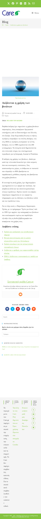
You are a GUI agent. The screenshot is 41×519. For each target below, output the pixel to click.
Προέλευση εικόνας (20, 98)
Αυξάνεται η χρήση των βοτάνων (19, 25)
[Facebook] (33, 414)
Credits (15, 445)
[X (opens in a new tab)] (8, 3)
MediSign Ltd (19, 515)
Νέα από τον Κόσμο (14, 120)
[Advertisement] (20, 50)
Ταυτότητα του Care (16, 411)
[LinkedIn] (33, 419)
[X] (33, 410)
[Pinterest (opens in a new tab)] (17, 3)
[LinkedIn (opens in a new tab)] (25, 3)
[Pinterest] (33, 423)
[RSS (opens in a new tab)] (29, 3)
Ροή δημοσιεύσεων (16, 420)
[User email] (20, 294)
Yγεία (6, 116)
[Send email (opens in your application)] (33, 3)
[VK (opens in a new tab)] (21, 3)
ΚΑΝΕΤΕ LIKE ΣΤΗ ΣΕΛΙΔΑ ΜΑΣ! (15, 355)
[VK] (33, 427)
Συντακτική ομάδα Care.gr (13, 113)
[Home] (2, 25)
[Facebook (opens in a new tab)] (13, 3)
